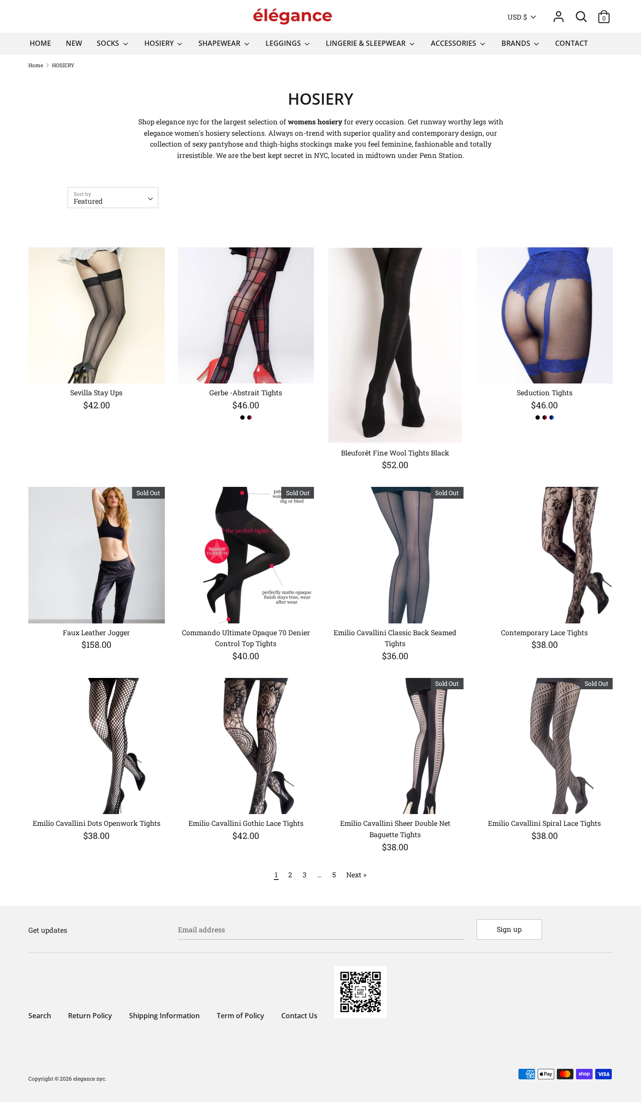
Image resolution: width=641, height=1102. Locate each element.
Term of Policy (240, 1015)
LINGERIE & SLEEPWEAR (366, 43)
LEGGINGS (284, 43)
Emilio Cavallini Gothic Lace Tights (245, 823)
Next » (356, 874)
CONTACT (571, 43)
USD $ (517, 16)
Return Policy (90, 1015)
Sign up (509, 929)
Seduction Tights (545, 392)
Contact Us (299, 1015)
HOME (40, 43)
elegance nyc (89, 1078)
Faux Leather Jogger (96, 632)
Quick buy (96, 368)
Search (39, 1015)
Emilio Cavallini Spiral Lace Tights (544, 823)
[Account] (558, 13)
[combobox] (113, 197)
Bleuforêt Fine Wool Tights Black (395, 452)
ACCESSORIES (454, 43)
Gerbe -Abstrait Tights (245, 392)
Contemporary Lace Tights (544, 632)
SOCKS (109, 43)
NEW (74, 43)
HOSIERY (159, 43)
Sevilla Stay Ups (96, 392)
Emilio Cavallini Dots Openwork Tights (96, 823)
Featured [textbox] (88, 200)
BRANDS (516, 43)
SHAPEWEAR (220, 43)
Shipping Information (164, 1015)
